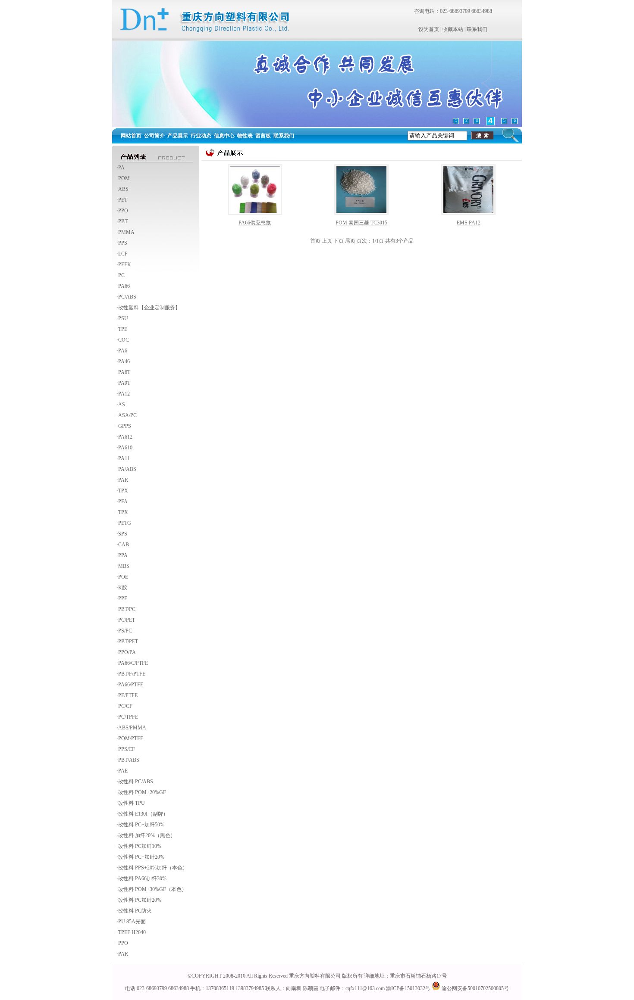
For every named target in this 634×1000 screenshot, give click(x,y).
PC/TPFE (128, 717)
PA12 (124, 394)
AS (121, 405)
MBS (123, 566)
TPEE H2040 (132, 932)
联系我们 (477, 29)
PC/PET (126, 620)
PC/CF (125, 706)
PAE (123, 771)
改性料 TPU (131, 803)
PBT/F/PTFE (131, 674)
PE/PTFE (128, 695)
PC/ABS (127, 297)
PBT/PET (128, 642)
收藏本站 (453, 29)
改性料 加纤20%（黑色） (147, 835)
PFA (123, 501)
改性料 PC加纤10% (139, 846)
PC (121, 275)
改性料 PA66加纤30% (142, 878)
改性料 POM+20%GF (142, 792)
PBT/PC (126, 609)
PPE (122, 598)
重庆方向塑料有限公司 (315, 976)
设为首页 (428, 29)
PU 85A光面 (132, 922)
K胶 (122, 588)
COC (123, 340)
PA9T (124, 383)
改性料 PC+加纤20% (141, 857)
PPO (123, 211)
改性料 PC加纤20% (139, 900)
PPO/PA (127, 652)
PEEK (124, 265)
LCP (123, 254)
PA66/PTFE (130, 685)
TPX (123, 491)
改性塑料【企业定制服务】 (149, 308)
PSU (123, 318)
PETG (124, 523)
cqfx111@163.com (365, 988)
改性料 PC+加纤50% (141, 825)
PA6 (122, 351)
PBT (123, 221)
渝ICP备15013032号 (408, 988)
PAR (123, 480)
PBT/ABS (128, 760)
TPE (122, 329)
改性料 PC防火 (135, 911)
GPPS (124, 426)
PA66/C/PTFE (133, 663)
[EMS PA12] (468, 189)
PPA (123, 555)
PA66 (124, 286)
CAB (123, 545)
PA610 (125, 448)
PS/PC (125, 631)
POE (123, 577)
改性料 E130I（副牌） (143, 814)
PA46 (124, 361)
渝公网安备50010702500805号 (474, 988)
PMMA (126, 232)
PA (121, 168)
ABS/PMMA (132, 728)
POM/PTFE (130, 738)
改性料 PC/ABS (135, 782)
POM (124, 178)
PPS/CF (126, 749)
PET (122, 200)
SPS (122, 534)
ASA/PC (127, 415)
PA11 (124, 458)
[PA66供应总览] (255, 189)
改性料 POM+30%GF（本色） (152, 889)
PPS (122, 243)
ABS (123, 189)
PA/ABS (127, 469)
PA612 (125, 437)
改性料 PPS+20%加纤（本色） (153, 868)
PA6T (124, 372)
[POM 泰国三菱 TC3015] (361, 189)
